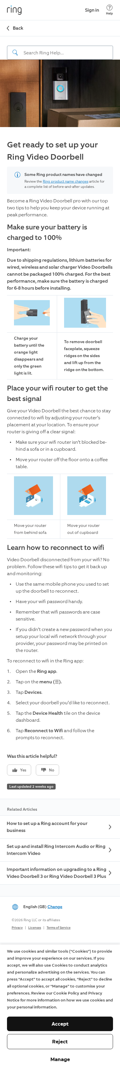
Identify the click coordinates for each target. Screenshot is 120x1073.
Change (54, 907)
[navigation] (60, 48)
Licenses (34, 928)
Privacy (17, 928)
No (51, 770)
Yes (23, 770)
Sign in (92, 10)
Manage (60, 1059)
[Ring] (14, 10)
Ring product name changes (65, 181)
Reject (60, 1041)
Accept (60, 1024)
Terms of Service (58, 928)
